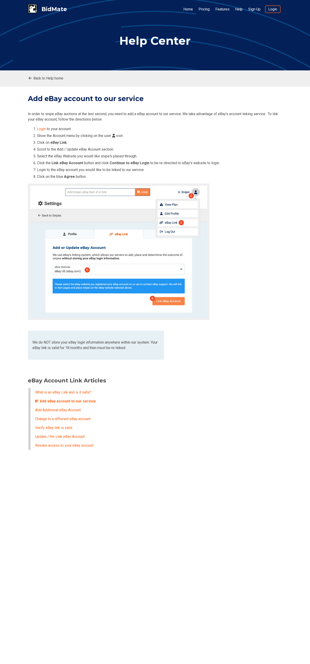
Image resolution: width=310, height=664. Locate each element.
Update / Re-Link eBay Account (60, 436)
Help (239, 9)
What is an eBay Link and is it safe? (63, 392)
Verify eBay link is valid (53, 428)
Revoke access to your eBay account (64, 445)
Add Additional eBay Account (58, 410)
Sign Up (254, 9)
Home (188, 9)
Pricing (204, 9)
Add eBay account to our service (67, 401)
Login (272, 9)
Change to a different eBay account (63, 419)
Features (222, 9)
